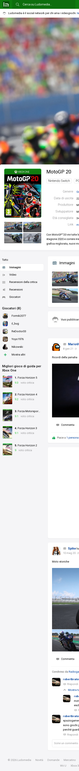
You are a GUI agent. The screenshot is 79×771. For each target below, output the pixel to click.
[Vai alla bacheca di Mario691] (56, 347)
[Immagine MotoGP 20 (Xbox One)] (13, 227)
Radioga (74, 671)
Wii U (63, 765)
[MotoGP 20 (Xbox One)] (22, 193)
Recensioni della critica (23, 282)
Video (12, 274)
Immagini (15, 267)
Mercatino (70, 760)
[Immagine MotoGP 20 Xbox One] (64, 278)
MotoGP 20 (58, 172)
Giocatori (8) (11, 308)
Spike (72, 548)
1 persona (72, 437)
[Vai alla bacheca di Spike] (56, 551)
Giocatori (14, 296)
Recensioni (16, 289)
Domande (53, 760)
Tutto (5, 259)
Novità (39, 760)
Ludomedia (24, 760)
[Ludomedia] (6, 4)
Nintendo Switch (59, 180)
